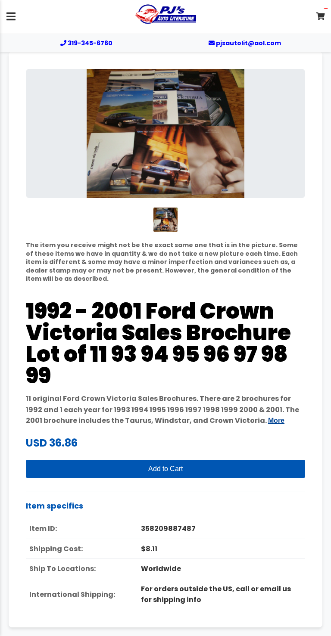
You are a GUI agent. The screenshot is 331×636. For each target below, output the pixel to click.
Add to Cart (165, 468)
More (276, 420)
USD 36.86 (52, 443)
